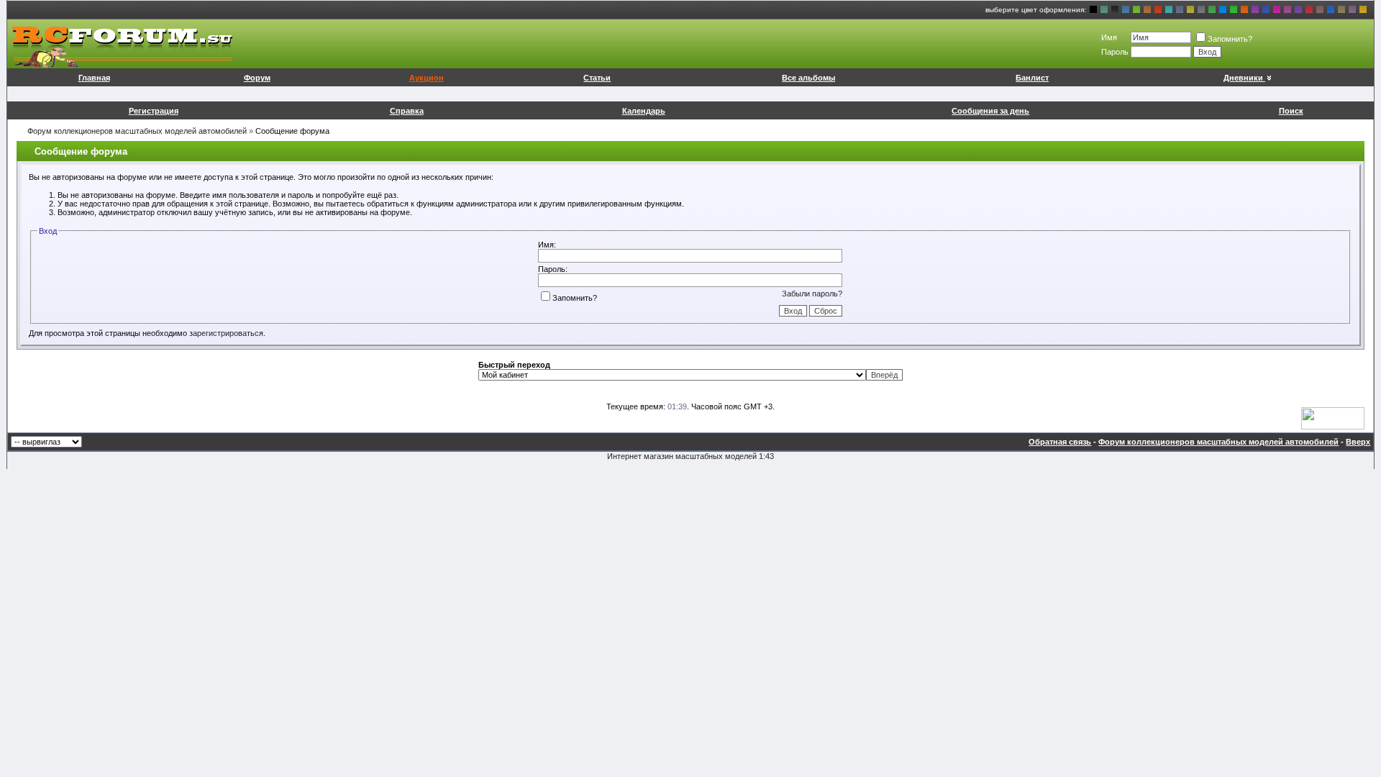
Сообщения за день (990, 110)
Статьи (597, 77)
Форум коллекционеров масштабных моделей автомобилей (137, 131)
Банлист (1032, 77)
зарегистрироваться (226, 333)
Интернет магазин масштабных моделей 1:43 (690, 456)
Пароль (1115, 51)
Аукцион (426, 77)
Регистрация (153, 110)
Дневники (1243, 77)
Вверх (1358, 441)
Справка (407, 110)
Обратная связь (1060, 441)
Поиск (1291, 110)
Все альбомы (808, 77)
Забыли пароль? (812, 293)
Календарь (643, 110)
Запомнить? (1230, 39)
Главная (94, 77)
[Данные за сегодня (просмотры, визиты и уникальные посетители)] (1332, 418)
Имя (1109, 37)
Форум (257, 77)
